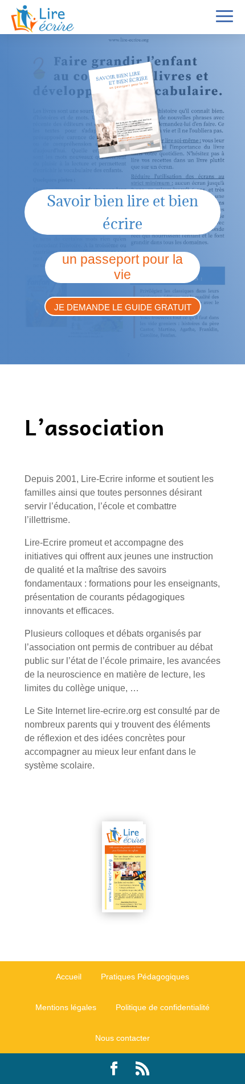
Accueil (68, 976)
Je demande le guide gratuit (122, 307)
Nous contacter (122, 1038)
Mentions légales (65, 1007)
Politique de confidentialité (163, 1007)
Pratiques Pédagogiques (145, 976)
